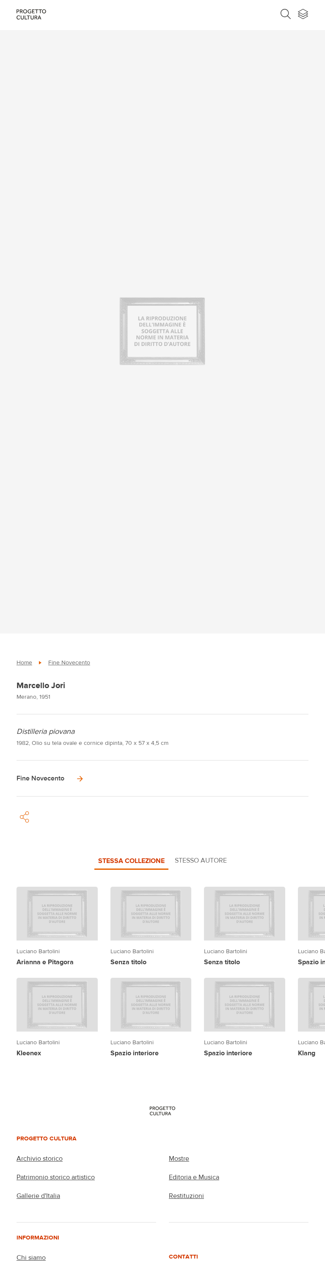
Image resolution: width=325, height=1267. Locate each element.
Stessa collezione (131, 860)
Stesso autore (201, 860)
